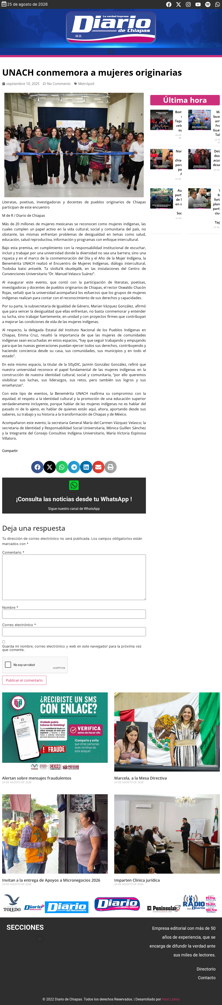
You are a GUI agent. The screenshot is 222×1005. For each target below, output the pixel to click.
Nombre (10, 607)
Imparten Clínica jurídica (137, 880)
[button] (111, 51)
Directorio (206, 969)
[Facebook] (169, 4)
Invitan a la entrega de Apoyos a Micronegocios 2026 (51, 880)
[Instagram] (188, 4)
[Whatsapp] (217, 4)
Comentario (13, 552)
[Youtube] (198, 4)
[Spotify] (208, 4)
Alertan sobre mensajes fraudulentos (36, 778)
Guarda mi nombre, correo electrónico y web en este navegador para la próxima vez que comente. (72, 647)
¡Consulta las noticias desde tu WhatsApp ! (74, 499)
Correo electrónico (19, 624)
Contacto (206, 977)
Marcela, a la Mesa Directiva (140, 778)
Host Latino (171, 999)
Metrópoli (86, 83)
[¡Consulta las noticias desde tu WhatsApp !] (74, 485)
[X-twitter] (178, 4)
